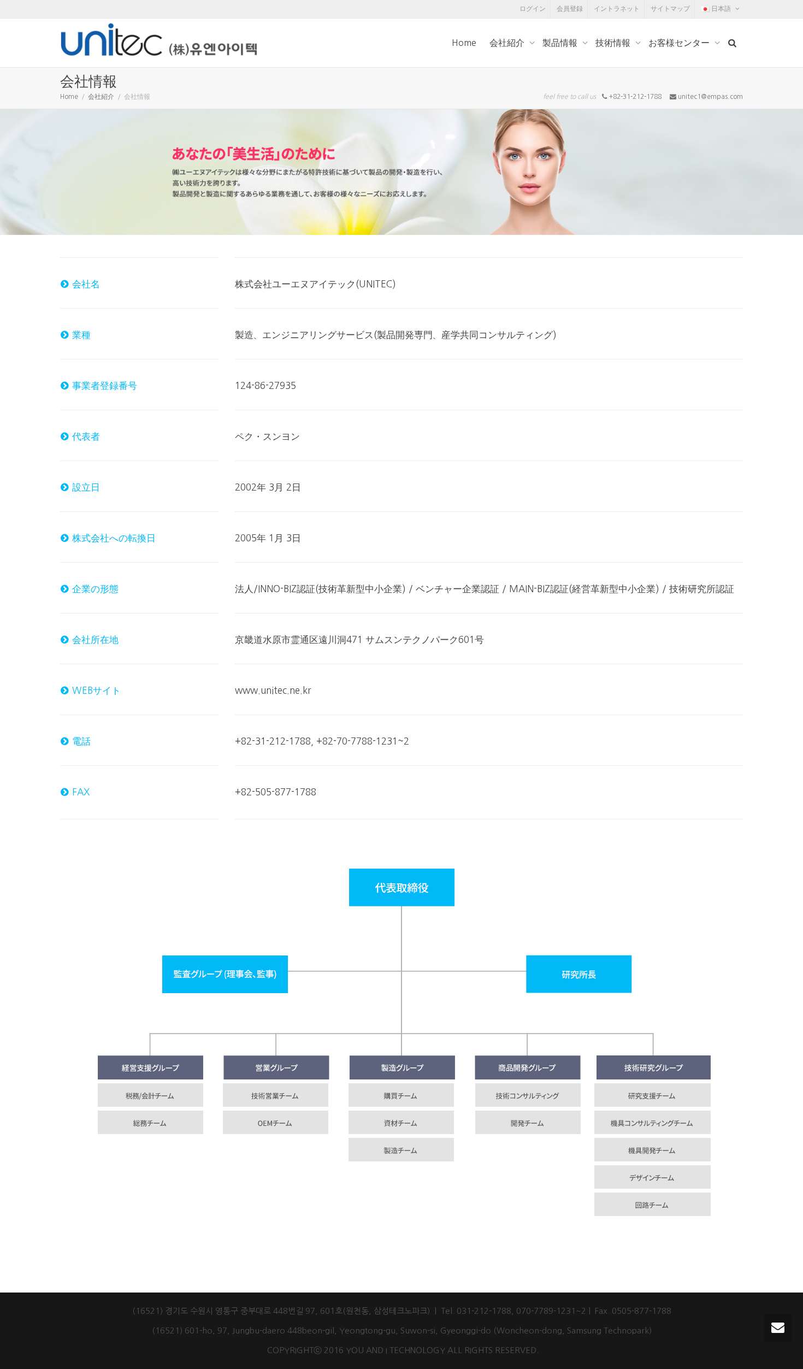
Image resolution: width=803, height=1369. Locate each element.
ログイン (532, 8)
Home (464, 42)
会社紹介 (508, 42)
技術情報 (614, 42)
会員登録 (570, 8)
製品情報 (561, 42)
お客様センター (680, 42)
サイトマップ (670, 8)
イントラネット (617, 8)
